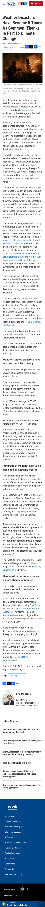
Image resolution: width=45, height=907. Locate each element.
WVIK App (9, 837)
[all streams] (41, 904)
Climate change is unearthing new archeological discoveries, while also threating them (19, 774)
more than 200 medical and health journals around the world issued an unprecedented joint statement (22, 256)
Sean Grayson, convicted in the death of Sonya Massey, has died (20, 730)
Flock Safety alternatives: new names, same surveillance (22, 742)
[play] (3, 904)
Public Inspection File (13, 848)
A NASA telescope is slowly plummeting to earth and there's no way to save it (21, 753)
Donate (37, 4)
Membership (10, 859)
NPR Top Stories (17, 676)
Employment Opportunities (15, 843)
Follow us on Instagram (14, 827)
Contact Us (9, 869)
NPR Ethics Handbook (13, 874)
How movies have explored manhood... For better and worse (21, 786)
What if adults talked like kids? (16, 763)
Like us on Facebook (13, 832)
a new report (28, 110)
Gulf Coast (35, 605)
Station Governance (13, 853)
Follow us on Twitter (13, 821)
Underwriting (10, 864)
